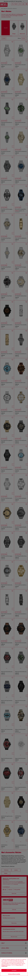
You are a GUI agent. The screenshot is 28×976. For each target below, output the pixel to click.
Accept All (14, 970)
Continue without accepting (14, 974)
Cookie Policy (4, 966)
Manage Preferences (5, 964)
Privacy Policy (18, 964)
